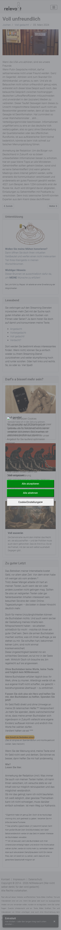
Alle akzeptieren (30, 483)
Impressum (43, 507)
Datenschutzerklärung (23, 507)
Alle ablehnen (30, 492)
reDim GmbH (41, 512)
